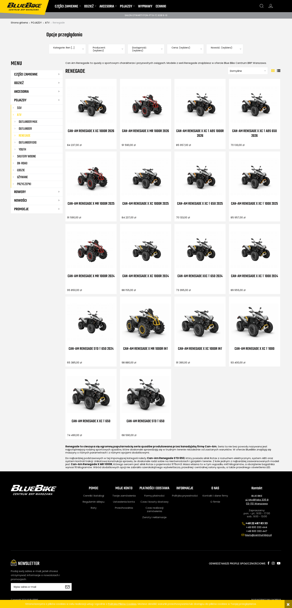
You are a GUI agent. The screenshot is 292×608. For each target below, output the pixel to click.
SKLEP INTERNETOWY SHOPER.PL (266, 599)
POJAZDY (20, 100)
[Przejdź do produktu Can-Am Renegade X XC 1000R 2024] (145, 249)
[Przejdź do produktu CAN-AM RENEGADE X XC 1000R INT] (200, 322)
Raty (93, 508)
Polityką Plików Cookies (122, 604)
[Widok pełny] (278, 70)
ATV (19, 115)
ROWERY (20, 192)
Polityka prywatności (185, 495)
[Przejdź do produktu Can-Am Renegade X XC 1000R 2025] (145, 176)
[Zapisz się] (67, 587)
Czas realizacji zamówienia (154, 509)
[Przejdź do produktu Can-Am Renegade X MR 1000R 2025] (91, 176)
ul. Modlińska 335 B (257, 499)
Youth (22, 149)
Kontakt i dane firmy (215, 495)
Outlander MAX (28, 122)
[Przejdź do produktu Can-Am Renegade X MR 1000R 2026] (145, 104)
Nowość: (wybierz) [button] (221, 47)
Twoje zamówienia (124, 495)
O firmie (215, 501)
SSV (19, 108)
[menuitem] (67, 7)
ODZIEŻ (19, 83)
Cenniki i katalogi (93, 495)
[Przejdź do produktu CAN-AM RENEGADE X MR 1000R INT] (145, 322)
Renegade (24, 135)
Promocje (21, 209)
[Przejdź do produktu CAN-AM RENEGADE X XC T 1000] (254, 322)
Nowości (20, 201)
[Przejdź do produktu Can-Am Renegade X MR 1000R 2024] (91, 249)
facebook (268, 563)
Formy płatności (154, 495)
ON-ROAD (22, 163)
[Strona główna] (26, 5)
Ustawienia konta (124, 501)
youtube (278, 563)
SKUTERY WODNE (26, 156)
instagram (273, 563)
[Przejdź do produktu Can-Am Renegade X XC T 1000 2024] (254, 249)
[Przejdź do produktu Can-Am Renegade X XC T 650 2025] (200, 176)
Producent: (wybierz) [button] (99, 49)
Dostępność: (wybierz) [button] (139, 49)
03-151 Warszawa (257, 503)
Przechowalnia (124, 508)
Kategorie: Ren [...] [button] (64, 47)
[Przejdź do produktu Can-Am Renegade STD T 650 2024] (91, 322)
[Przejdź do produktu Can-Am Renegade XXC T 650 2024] (200, 249)
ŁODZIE (21, 170)
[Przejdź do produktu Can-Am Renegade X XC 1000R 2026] (91, 104)
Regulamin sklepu (93, 501)
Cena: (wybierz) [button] (181, 47)
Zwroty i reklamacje (154, 517)
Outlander (25, 129)
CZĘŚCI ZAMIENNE (26, 74)
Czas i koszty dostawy (154, 501)
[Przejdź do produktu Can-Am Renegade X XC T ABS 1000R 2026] (200, 104)
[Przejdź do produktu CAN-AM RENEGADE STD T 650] (145, 394)
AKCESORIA (21, 92)
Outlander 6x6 (27, 142)
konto (270, 6)
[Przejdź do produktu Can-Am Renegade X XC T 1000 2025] (254, 176)
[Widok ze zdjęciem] (273, 70)
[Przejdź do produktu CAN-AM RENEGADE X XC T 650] (91, 394)
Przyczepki (24, 184)
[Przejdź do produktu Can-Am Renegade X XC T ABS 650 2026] (254, 104)
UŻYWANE (22, 177)
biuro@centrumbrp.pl (258, 535)
